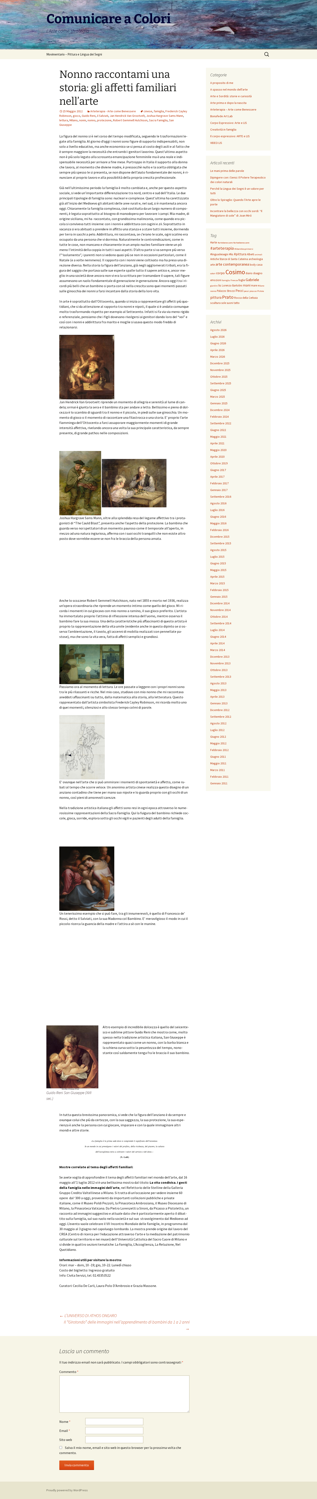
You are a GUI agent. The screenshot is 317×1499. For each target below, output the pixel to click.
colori (212, 273)
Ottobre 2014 (219, 617)
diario (249, 273)
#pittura (240, 254)
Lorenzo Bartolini (232, 285)
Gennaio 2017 (219, 490)
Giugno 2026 (218, 343)
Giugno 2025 (218, 390)
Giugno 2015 (218, 563)
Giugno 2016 (218, 517)
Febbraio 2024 (219, 417)
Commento (68, 1372)
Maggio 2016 (218, 523)
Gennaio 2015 (219, 597)
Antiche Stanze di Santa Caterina (229, 259)
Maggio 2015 (218, 570)
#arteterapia (222, 248)
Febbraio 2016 (219, 530)
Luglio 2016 (217, 510)
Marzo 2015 (217, 583)
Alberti (250, 254)
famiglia (159, 111)
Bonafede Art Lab (221, 116)
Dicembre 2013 (219, 657)
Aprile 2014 (217, 643)
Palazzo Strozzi (226, 291)
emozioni (215, 280)
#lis (231, 254)
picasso (253, 291)
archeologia (256, 259)
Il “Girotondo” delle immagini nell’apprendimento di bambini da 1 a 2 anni (127, 1325)
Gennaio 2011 (219, 783)
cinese (148, 111)
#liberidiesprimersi (243, 249)
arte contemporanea (232, 264)
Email (64, 1430)
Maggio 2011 (218, 763)
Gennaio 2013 (219, 703)
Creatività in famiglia (223, 129)
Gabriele (252, 279)
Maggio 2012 (218, 743)
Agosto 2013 (218, 683)
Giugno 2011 (218, 757)
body (253, 264)
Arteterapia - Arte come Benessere (113, 111)
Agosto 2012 (218, 723)
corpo (220, 273)
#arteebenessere (241, 242)
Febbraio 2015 (219, 590)
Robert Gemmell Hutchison (130, 120)
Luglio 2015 (217, 557)
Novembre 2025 (220, 370)
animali (258, 254)
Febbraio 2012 (219, 750)
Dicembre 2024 (219, 410)
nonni (82, 120)
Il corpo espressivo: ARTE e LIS (230, 136)
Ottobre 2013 (219, 670)
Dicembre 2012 (219, 710)
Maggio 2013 (218, 690)
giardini (214, 285)
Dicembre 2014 (219, 603)
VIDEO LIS (216, 143)
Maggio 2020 (218, 450)
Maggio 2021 (218, 437)
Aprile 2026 (217, 350)
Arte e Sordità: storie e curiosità (231, 96)
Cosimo (235, 272)
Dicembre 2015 (219, 537)
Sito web (65, 1439)
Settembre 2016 (220, 497)
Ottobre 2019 (219, 463)
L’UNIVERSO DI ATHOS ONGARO (88, 1315)
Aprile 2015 (217, 577)
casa (259, 264)
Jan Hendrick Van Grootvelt (127, 116)
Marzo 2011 (217, 770)
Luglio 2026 (217, 337)
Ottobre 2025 (219, 377)
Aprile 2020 (217, 457)
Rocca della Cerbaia (246, 298)
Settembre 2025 (220, 383)
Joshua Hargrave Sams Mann (164, 116)
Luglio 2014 (217, 630)
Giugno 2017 (218, 470)
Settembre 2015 (220, 543)
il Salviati (102, 116)
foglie (242, 280)
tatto (237, 303)
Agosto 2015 (218, 550)
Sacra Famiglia (158, 120)
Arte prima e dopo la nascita (228, 103)
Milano (73, 120)
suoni (230, 303)
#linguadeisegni (219, 254)
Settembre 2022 (220, 423)
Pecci (239, 290)
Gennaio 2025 (219, 403)
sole (223, 303)
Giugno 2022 (218, 430)
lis (219, 285)
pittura (215, 297)
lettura (63, 120)
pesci (246, 291)
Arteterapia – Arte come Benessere (233, 109)
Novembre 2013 (220, 663)
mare (254, 285)
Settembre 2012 (220, 717)
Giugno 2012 (218, 737)
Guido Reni (89, 116)
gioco (76, 116)
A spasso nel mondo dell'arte (229, 89)
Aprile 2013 (217, 697)
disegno (257, 273)
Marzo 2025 (217, 397)
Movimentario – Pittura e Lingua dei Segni (74, 54)
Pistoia (260, 291)
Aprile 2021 (217, 443)
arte (212, 264)
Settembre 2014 (220, 623)
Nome (65, 1421)
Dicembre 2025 (219, 363)
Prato (228, 297)
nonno (92, 120)
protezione (104, 120)
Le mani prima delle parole (227, 171)
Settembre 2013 (220, 677)
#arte (213, 242)
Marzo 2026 (217, 357)
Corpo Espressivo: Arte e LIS (228, 123)
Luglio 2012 (217, 730)
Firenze (234, 280)
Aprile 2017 (217, 477)
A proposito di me (221, 83)
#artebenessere (225, 242)
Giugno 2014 (218, 637)
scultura (215, 303)
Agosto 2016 (218, 503)
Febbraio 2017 (219, 483)
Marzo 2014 (217, 650)
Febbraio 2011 (219, 777)
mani (246, 285)
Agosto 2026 (218, 330)
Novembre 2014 (220, 610)
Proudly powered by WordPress (67, 1490)
